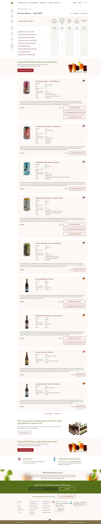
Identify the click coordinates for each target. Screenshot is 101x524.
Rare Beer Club (80, 374)
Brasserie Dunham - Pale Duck (24, 51)
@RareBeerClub (60, 509)
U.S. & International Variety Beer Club (74, 112)
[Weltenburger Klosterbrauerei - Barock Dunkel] (27, 322)
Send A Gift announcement (66, 496)
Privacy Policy (17, 522)
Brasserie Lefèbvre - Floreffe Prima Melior (26, 54)
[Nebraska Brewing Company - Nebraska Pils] (27, 133)
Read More (22, 107)
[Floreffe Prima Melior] (27, 390)
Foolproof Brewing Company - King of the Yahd (27, 40)
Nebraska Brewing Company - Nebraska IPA (27, 43)
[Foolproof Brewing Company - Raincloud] (27, 169)
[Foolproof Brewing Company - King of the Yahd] (27, 205)
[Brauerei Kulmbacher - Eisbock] (27, 286)
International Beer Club (74, 301)
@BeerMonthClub (61, 508)
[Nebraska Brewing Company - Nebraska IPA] (27, 250)
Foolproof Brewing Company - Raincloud (26, 37)
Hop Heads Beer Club (74, 107)
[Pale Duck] (27, 359)
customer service (39, 461)
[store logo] (12, 2)
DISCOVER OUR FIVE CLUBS (25, 70)
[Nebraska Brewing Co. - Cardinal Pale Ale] (27, 88)
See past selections (24, 432)
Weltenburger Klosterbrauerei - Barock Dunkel (27, 48)
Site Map (23, 522)
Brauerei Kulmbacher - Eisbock (24, 46)
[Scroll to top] (50, 520)
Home (19, 9)
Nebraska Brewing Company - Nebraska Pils (27, 34)
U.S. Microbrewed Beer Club (74, 117)
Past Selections (24, 9)
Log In (80, 2)
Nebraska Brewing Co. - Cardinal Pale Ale (26, 31)
